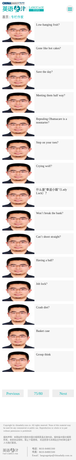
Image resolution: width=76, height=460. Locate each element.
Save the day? (44, 71)
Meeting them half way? (50, 95)
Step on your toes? (47, 142)
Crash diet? (42, 307)
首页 (6, 17)
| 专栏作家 (17, 17)
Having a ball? (44, 260)
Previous (13, 393)
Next (63, 393)
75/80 (38, 393)
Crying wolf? (44, 166)
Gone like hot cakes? (48, 48)
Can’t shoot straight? (48, 236)
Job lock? (41, 283)
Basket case (43, 331)
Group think (43, 354)
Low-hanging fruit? (48, 24)
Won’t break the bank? (49, 213)
